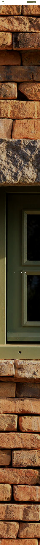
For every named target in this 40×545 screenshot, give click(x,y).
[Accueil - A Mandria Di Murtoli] (3, 2)
